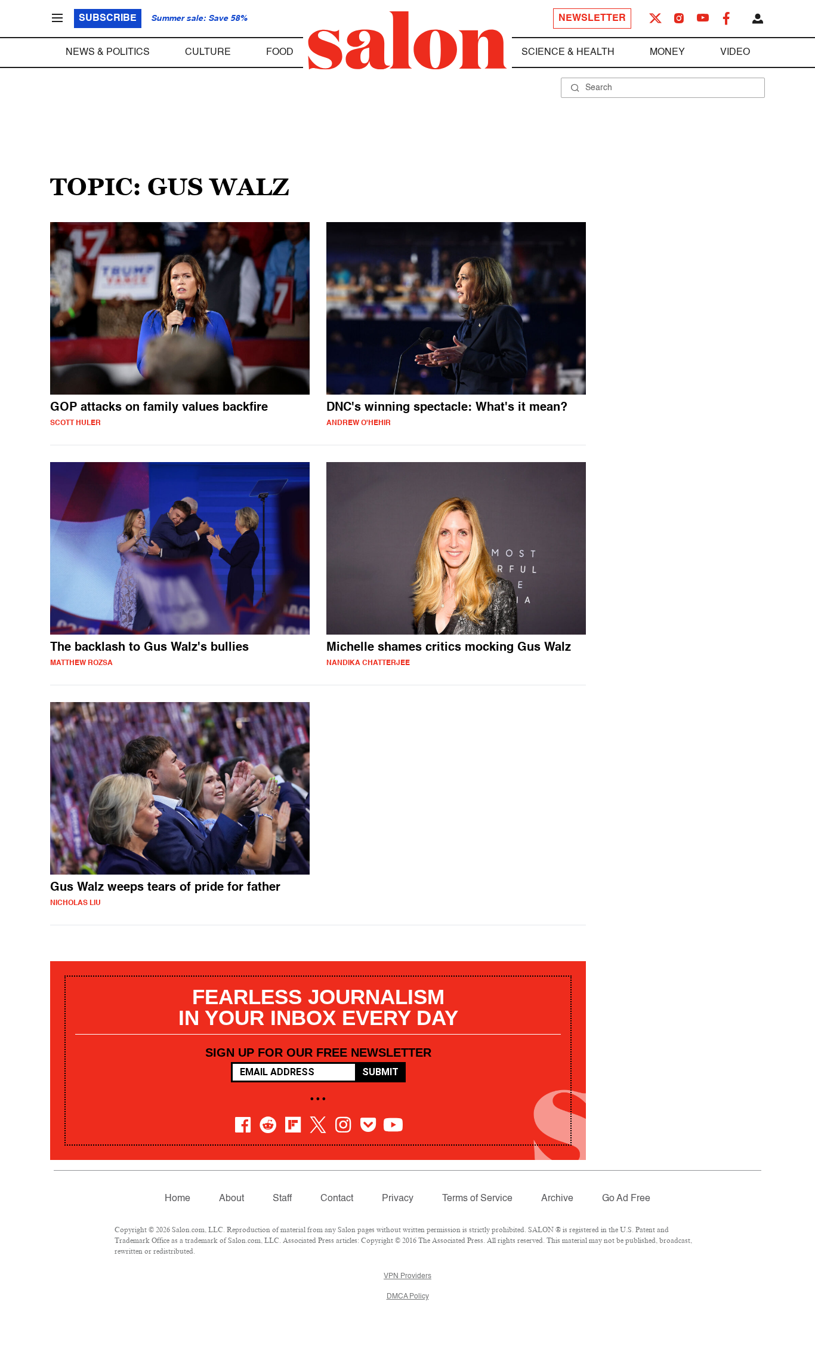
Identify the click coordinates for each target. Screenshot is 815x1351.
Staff (282, 1199)
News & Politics (108, 52)
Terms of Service (477, 1199)
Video (735, 52)
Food (280, 52)
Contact (336, 1199)
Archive (557, 1199)
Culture (208, 52)
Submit (380, 1072)
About (231, 1199)
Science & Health (568, 52)
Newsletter (592, 18)
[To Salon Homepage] (407, 41)
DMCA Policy (408, 1296)
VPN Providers (407, 1276)
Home (177, 1199)
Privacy (397, 1199)
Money (667, 52)
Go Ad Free (626, 1199)
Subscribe (108, 18)
